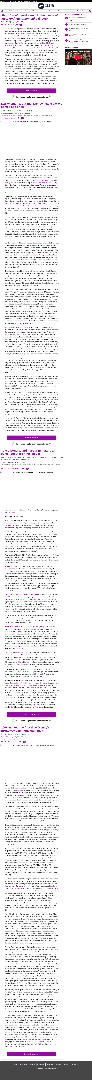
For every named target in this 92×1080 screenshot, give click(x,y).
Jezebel (14, 1)
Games (51, 11)
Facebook (50, 1065)
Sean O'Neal (6, 22)
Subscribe (61, 11)
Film (33, 11)
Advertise (32, 1065)
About (16, 1065)
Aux (71, 11)
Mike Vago (6, 462)
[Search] (1, 11)
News (18, 11)
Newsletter (80, 11)
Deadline (38, 59)
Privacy (66, 1065)
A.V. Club (8, 1)
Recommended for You (74, 14)
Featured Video (71, 47)
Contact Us (74, 1065)
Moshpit (34, 1)
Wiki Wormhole (15, 468)
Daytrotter (27, 1)
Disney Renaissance (20, 790)
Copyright (58, 1065)
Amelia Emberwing (8, 113)
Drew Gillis (6, 737)
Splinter (20, 1)
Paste (2, 1)
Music (42, 11)
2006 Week (14, 742)
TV (26, 11)
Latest (10, 11)
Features (7, 25)
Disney (13, 118)
